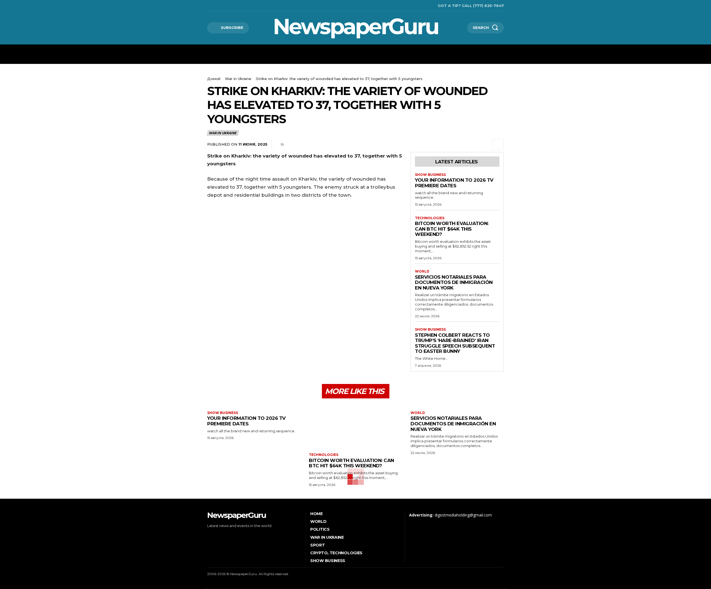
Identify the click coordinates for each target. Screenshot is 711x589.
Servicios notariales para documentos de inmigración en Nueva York (454, 282)
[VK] (484, 144)
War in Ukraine (238, 78)
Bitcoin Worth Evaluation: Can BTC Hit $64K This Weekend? (452, 229)
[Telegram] (472, 144)
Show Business (430, 175)
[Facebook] (208, 6)
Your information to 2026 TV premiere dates (454, 182)
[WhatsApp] (459, 144)
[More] (498, 144)
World (422, 271)
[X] (225, 6)
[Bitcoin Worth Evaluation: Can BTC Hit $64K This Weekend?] (355, 426)
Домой (214, 78)
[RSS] (216, 6)
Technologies (429, 218)
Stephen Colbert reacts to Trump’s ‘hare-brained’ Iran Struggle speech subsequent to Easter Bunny (455, 343)
